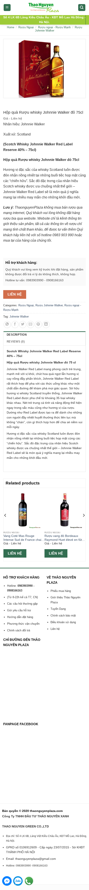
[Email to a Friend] (30, 324)
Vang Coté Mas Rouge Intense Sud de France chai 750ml (22, 538)
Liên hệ (15, 294)
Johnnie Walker (19, 316)
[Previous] (5, 523)
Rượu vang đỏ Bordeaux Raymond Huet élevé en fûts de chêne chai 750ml (63, 538)
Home (10, 27)
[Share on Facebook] (15, 324)
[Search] (82, 7)
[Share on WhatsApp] (7, 324)
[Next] (83, 523)
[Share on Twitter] (22, 324)
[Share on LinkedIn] (46, 324)
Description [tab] (17, 334)
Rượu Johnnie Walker (49, 305)
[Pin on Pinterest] (38, 324)
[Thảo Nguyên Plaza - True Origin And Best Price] (44, 7)
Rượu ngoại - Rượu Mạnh (54, 27)
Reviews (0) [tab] (16, 341)
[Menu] (7, 7)
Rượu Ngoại (26, 27)
